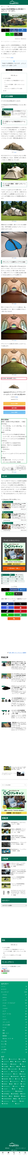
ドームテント (11, 581)
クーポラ (4, 581)
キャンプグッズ (6, 574)
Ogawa (12, 576)
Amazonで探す (14, 403)
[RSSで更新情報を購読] (14, 618)
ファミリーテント (20, 581)
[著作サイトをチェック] (7, 603)
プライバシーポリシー (20, 1148)
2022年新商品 (20, 574)
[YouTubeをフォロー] (20, 607)
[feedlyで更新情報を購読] (20, 614)
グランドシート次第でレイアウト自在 (13, 88)
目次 (12, 75)
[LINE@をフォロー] (7, 614)
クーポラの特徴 (6, 78)
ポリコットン (5, 583)
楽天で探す (14, 408)
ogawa (12, 57)
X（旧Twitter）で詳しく (14, 568)
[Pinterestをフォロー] (20, 611)
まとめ (4, 90)
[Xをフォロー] (20, 603)
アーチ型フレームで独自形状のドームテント (13, 949)
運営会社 (7, 1148)
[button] (18, 34)
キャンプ (4, 579)
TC (17, 576)
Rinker (16, 396)
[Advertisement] (14, 636)
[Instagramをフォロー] (7, 607)
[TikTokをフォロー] (7, 611)
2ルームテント (6, 576)
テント (13, 574)
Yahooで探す (14, 412)
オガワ (21, 576)
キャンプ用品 (20, 579)
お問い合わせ (14, 1150)
